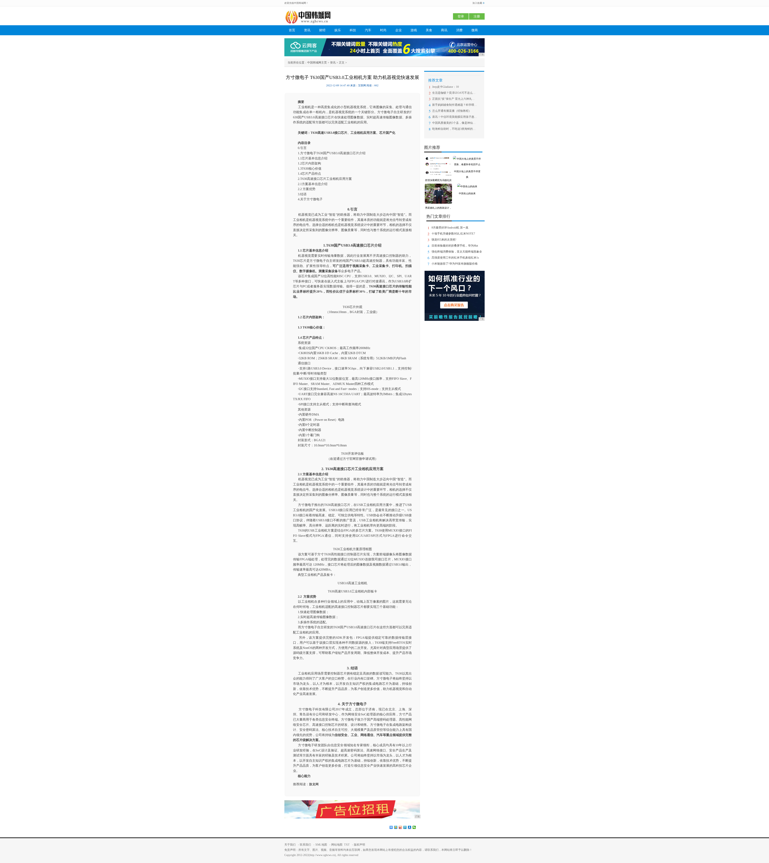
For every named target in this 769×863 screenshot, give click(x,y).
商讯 (444, 30)
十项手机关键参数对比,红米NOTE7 (453, 233)
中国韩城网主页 (317, 62)
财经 (322, 30)
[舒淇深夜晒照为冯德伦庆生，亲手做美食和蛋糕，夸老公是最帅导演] (438, 158)
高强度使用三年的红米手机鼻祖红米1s (455, 257)
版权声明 (359, 844)
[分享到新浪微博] (400, 827)
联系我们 (305, 844)
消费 (459, 30)
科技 (353, 30)
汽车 (368, 30)
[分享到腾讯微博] (405, 827)
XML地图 (321, 844)
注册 (477, 16)
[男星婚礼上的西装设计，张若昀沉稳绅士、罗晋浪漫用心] (438, 186)
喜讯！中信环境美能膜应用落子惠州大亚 (454, 116)
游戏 (414, 30)
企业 (398, 30)
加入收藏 (477, 3)
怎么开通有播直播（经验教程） (451, 110)
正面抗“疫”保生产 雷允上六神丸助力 (454, 98)
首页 (292, 30)
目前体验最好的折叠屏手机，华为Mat (455, 245)
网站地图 (336, 844)
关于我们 (290, 844)
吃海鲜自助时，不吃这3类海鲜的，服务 (454, 128)
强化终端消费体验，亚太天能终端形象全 (457, 251)
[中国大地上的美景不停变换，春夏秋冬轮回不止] (467, 158)
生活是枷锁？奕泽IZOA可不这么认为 (454, 92)
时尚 (383, 30)
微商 (474, 30)
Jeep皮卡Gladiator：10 (445, 86)
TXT (347, 844)
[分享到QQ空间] (396, 827)
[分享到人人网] (409, 827)
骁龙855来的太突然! (444, 239)
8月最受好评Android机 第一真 (450, 227)
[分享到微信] (414, 827)
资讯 (307, 30)
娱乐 (337, 30)
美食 (429, 30)
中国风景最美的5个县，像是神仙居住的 (454, 122)
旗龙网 (314, 784)
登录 (461, 16)
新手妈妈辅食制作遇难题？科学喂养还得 (454, 104)
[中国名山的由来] (467, 186)
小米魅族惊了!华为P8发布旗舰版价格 (455, 263)
